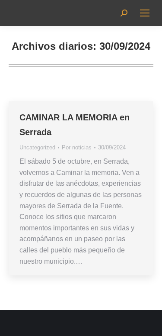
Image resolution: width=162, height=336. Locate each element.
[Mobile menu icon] (144, 13)
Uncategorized (37, 147)
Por (77, 147)
